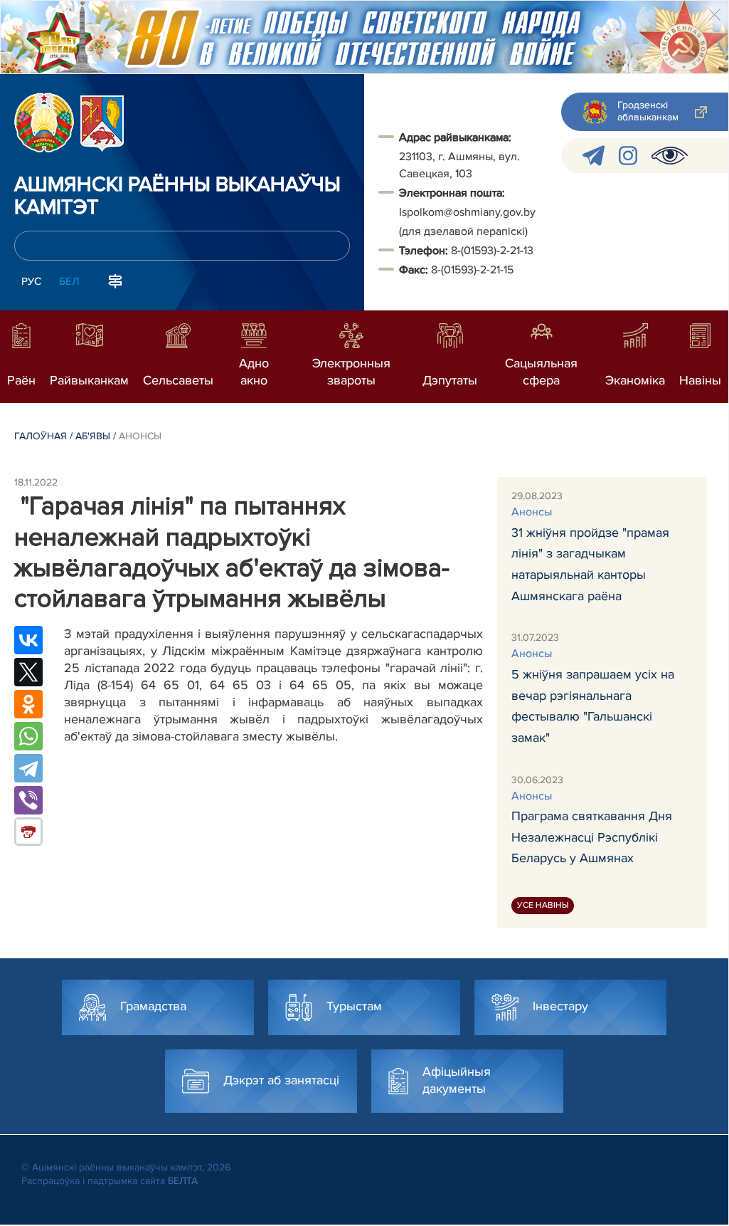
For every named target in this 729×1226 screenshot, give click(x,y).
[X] (28, 672)
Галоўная (40, 436)
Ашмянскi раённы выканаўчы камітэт (177, 196)
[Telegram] (28, 768)
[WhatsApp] (28, 736)
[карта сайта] (115, 280)
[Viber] (28, 800)
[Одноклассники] (28, 704)
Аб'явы (92, 436)
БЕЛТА (183, 1181)
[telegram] (593, 155)
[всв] (669, 155)
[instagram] (628, 155)
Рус (31, 281)
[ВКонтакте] (28, 640)
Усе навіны (542, 905)
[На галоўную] (44, 122)
